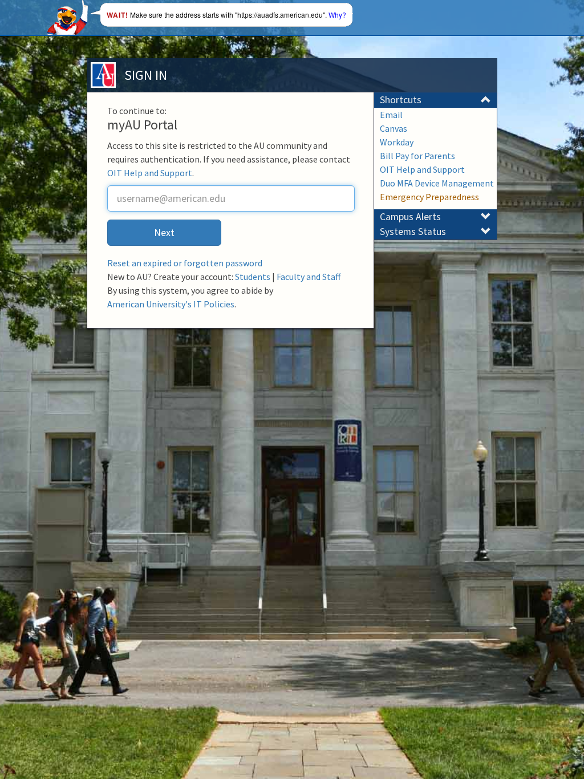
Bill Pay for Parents (417, 155)
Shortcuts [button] (400, 100)
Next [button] (164, 232)
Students (252, 276)
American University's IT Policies (170, 304)
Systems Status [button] (413, 231)
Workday (396, 142)
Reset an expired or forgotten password (184, 263)
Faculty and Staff (308, 276)
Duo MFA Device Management (437, 183)
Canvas (393, 128)
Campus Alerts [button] (410, 216)
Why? (337, 14)
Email (391, 114)
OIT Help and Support (149, 172)
